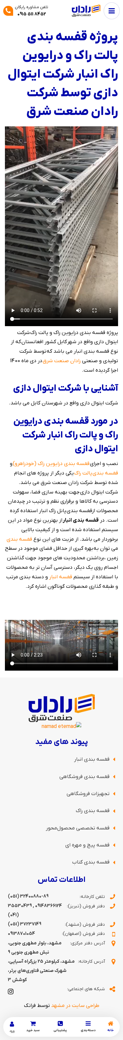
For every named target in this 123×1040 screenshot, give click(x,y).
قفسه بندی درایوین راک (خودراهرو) (51, 463)
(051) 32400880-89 (28, 896)
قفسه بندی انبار (92, 759)
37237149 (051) (24, 924)
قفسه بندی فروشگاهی (84, 776)
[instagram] (10, 991)
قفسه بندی (19, 539)
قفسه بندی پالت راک (96, 473)
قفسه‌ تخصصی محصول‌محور (78, 828)
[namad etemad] (61, 726)
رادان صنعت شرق (62, 361)
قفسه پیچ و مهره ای (87, 845)
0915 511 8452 (31, 14)
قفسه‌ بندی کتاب (91, 862)
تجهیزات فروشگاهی (88, 793)
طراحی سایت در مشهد (75, 1005)
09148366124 (48, 906)
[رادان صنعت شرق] (86, 10)
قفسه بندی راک (93, 811)
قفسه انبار (60, 577)
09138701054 (21, 934)
